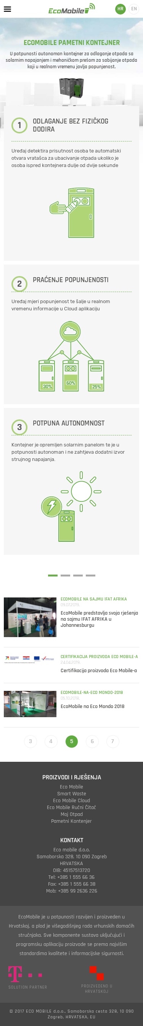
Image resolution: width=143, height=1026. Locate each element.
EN (134, 8)
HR (120, 8)
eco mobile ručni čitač (71, 807)
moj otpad (72, 814)
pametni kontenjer (71, 821)
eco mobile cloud (71, 800)
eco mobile (71, 787)
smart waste (71, 793)
